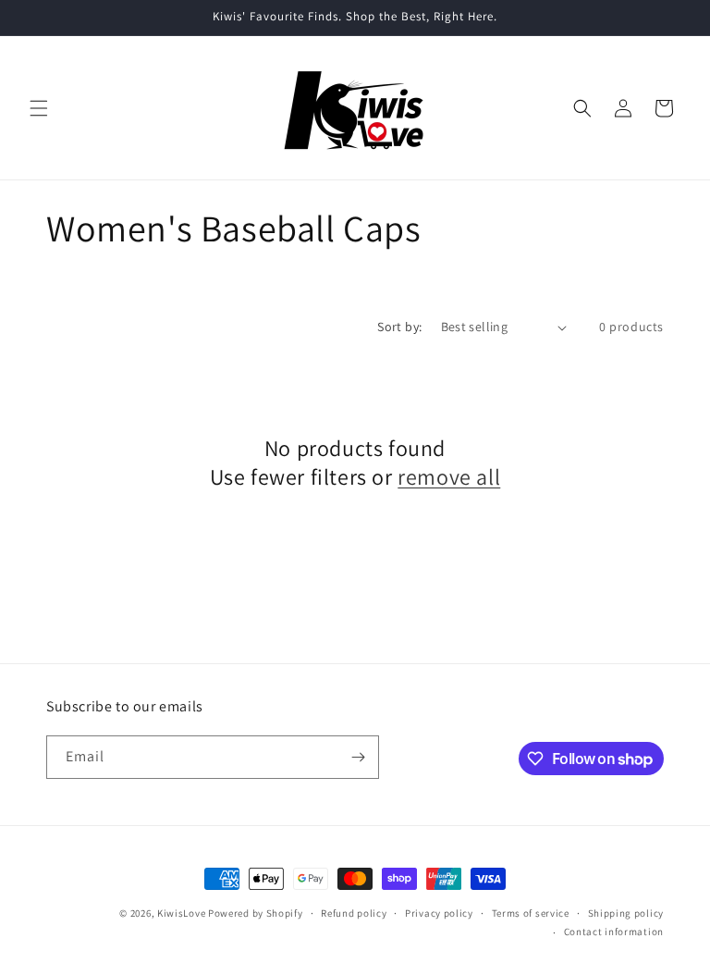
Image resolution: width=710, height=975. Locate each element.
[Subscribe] (357, 757)
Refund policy (353, 913)
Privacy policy (439, 913)
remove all (449, 477)
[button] (38, 108)
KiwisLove (181, 913)
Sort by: (399, 326)
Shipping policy (626, 913)
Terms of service (530, 913)
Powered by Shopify (255, 913)
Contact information (614, 931)
